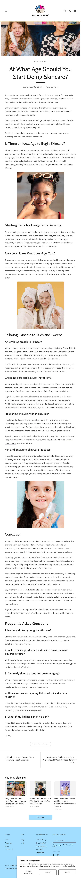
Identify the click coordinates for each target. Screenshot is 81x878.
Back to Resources (41, 744)
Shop (7, 846)
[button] (64, 11)
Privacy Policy (41, 846)
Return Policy (41, 840)
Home (36, 61)
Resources (42, 61)
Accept (47, 872)
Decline (67, 872)
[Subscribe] (75, 840)
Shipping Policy (41, 843)
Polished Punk (14, 865)
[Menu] (6, 11)
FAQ (22, 843)
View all (40, 817)
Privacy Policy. (70, 866)
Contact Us (9, 849)
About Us (8, 843)
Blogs (23, 840)
